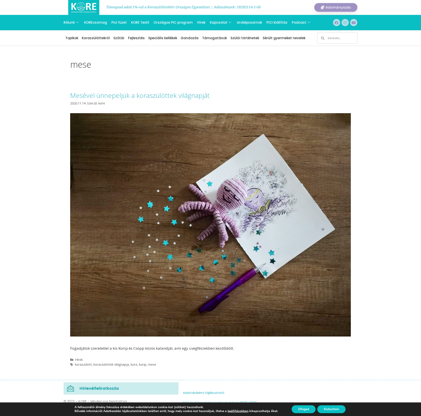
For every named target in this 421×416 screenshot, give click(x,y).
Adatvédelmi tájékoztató (203, 392)
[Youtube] (353, 22)
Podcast (299, 22)
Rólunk (69, 22)
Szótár (119, 38)
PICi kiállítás (276, 22)
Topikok (71, 38)
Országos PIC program (173, 22)
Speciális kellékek (162, 38)
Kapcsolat (218, 22)
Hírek (201, 22)
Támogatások (214, 38)
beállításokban (238, 411)
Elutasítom (331, 409)
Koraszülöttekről (96, 38)
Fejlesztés (136, 38)
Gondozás (190, 38)
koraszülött (83, 364)
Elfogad (303, 409)
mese (152, 364)
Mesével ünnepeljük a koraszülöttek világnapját (140, 95)
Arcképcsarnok (249, 22)
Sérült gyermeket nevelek (284, 38)
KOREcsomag (95, 22)
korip (142, 364)
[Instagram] (345, 22)
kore (134, 364)
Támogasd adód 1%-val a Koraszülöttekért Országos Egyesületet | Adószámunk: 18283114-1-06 (183, 7)
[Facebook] (336, 22)
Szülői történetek (244, 38)
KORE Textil (140, 22)
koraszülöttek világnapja (111, 364)
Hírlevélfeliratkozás (99, 388)
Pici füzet (119, 22)
